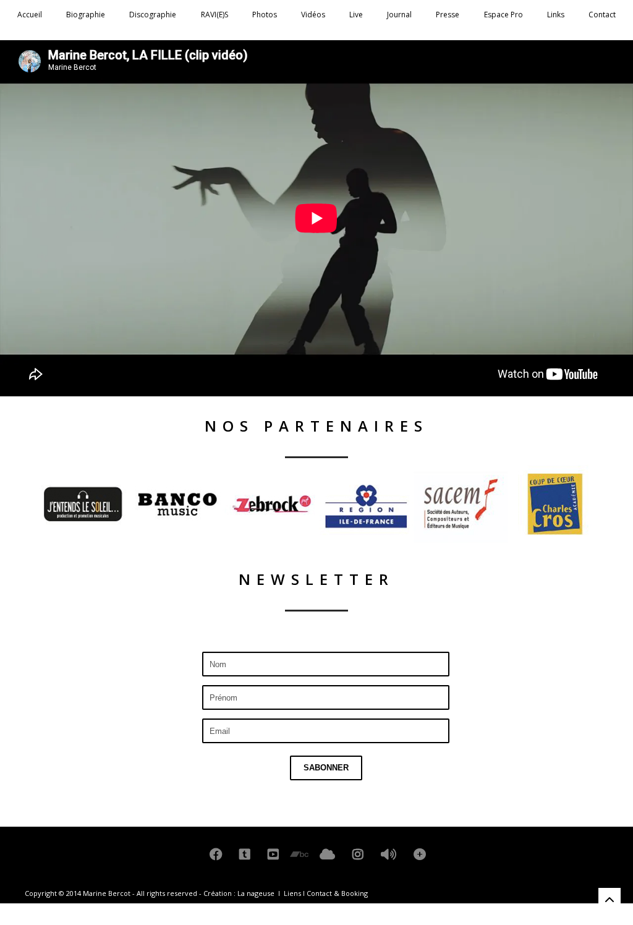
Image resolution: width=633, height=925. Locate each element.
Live (356, 14)
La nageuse (255, 893)
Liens (292, 893)
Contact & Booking (337, 893)
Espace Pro (503, 14)
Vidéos (313, 14)
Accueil (29, 14)
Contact (602, 14)
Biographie (85, 14)
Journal (399, 14)
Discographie (152, 14)
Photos (264, 14)
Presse (447, 14)
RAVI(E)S (214, 14)
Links (555, 14)
